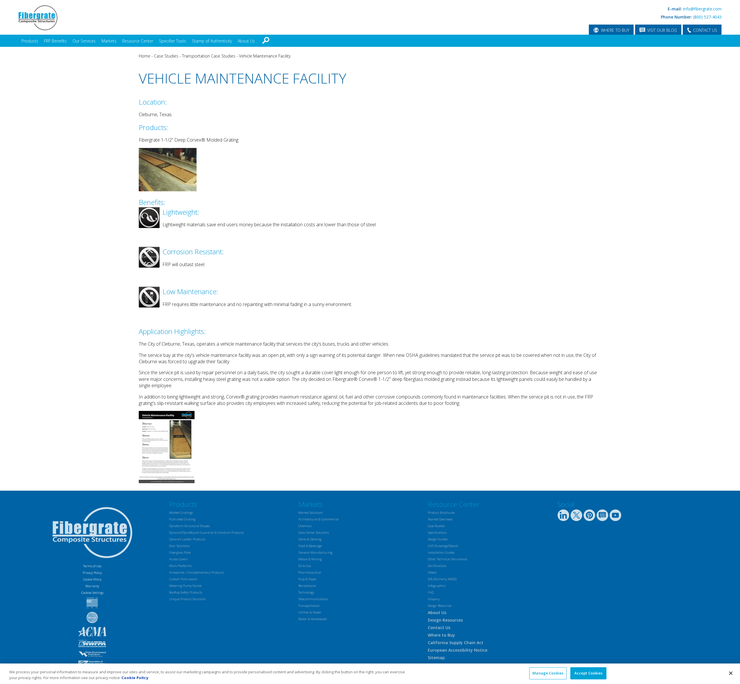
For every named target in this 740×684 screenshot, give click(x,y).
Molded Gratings (181, 512)
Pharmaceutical (309, 572)
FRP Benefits (55, 41)
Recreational (307, 585)
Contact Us (439, 627)
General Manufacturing (315, 552)
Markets (108, 41)
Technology (306, 592)
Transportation (309, 605)
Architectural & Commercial (318, 519)
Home (144, 56)
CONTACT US (705, 30)
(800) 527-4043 (707, 17)
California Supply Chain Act (455, 642)
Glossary (434, 599)
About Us (246, 41)
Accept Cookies (588, 673)
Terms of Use (92, 566)
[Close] (730, 673)
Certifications (437, 565)
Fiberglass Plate (180, 552)
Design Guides (437, 539)
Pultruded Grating (182, 519)
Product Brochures (441, 512)
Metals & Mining (310, 559)
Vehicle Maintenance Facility (265, 56)
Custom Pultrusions (183, 579)
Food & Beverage (310, 546)
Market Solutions (310, 512)
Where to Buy (441, 635)
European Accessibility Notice (457, 650)
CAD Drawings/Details (443, 546)
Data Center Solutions (313, 532)
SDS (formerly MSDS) (442, 579)
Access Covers (178, 559)
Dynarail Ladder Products (187, 539)
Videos (432, 572)
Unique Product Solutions (187, 599)
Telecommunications (313, 599)
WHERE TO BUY (615, 30)
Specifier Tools (172, 41)
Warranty (92, 586)
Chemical (305, 526)
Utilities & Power (309, 612)
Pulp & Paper (307, 579)
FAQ (431, 592)
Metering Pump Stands (185, 585)
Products (29, 41)
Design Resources (440, 605)
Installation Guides (441, 552)
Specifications (437, 532)
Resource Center (137, 41)
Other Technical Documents (447, 559)
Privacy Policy (92, 572)
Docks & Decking (309, 539)
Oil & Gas (304, 565)
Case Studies (166, 56)
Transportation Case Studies (208, 56)
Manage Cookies (547, 673)
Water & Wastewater (312, 619)
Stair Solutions (179, 546)
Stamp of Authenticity (212, 41)
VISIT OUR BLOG (662, 30)
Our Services (84, 41)
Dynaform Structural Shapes (189, 526)
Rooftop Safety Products (185, 592)
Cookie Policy (92, 579)
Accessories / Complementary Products (196, 572)
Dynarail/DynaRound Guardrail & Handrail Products (206, 532)
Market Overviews (440, 519)
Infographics (436, 585)
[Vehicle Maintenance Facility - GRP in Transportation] (167, 481)
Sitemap (436, 657)
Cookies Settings (92, 592)
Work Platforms (180, 565)
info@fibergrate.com (702, 9)
